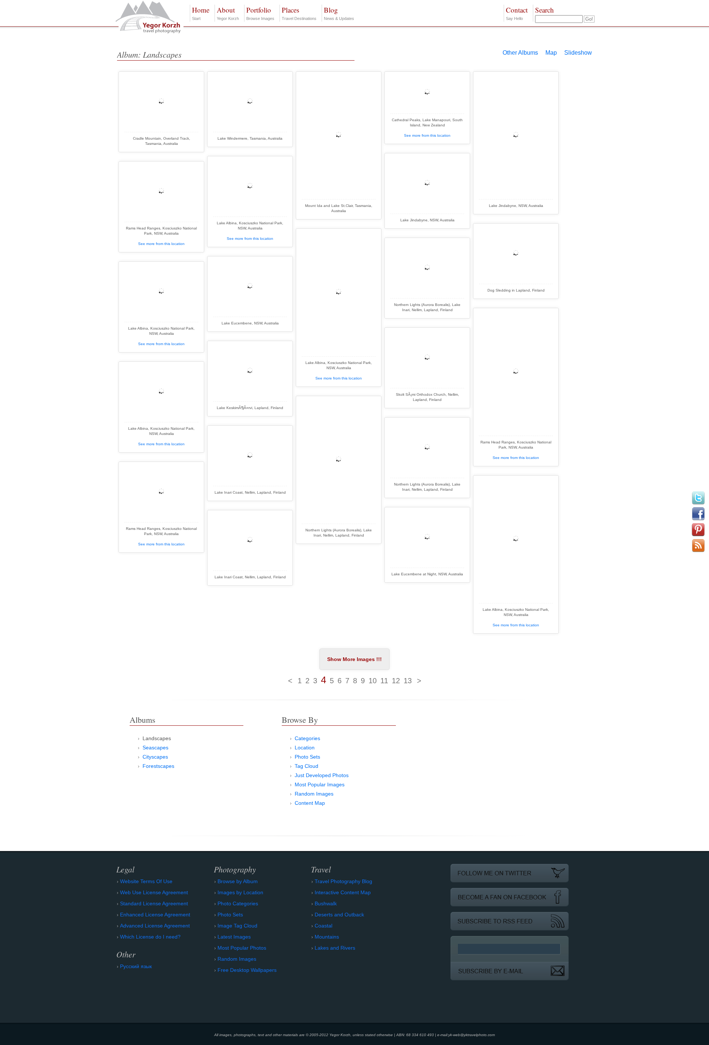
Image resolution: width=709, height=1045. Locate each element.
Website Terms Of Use (146, 881)
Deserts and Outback (339, 915)
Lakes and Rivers (335, 948)
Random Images (314, 794)
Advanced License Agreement (155, 926)
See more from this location (427, 135)
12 (396, 681)
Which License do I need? (150, 937)
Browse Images (260, 13)
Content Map (310, 803)
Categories (307, 738)
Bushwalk (326, 903)
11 (384, 681)
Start (200, 13)
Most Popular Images (320, 784)
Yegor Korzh (228, 13)
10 (373, 681)
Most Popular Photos (242, 948)
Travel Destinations (299, 13)
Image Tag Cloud (237, 926)
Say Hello (517, 13)
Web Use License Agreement (154, 892)
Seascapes (155, 747)
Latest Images (234, 937)
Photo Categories (238, 903)
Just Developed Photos (322, 775)
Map (551, 53)
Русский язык (136, 966)
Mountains (327, 937)
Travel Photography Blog (343, 881)
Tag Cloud (306, 766)
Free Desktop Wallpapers (247, 970)
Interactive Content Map (343, 892)
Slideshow (578, 53)
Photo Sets (307, 757)
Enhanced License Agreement (155, 915)
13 (408, 681)
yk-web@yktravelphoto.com (471, 1035)
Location (305, 747)
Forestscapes (158, 766)
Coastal (323, 926)
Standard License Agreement (154, 903)
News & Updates (339, 13)
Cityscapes (155, 757)
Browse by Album (238, 881)
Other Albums (520, 53)
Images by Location (240, 892)
